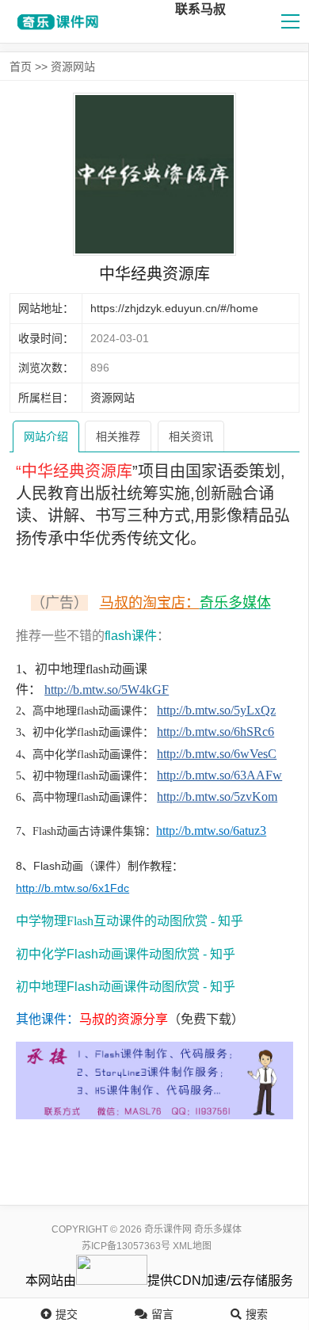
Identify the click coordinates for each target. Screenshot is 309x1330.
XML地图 (192, 1246)
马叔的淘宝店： (150, 603)
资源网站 (73, 66)
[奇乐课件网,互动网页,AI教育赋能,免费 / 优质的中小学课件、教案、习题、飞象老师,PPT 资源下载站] (55, 21)
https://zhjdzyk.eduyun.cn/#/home (174, 308)
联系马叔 (200, 9)
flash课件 (131, 635)
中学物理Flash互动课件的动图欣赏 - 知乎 (129, 921)
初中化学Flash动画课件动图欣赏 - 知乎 (125, 954)
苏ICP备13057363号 (126, 1246)
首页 (21, 66)
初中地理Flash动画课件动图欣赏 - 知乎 (125, 986)
